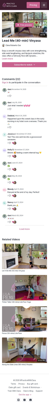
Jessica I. (12, 134)
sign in (5, 82)
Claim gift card (14, 387)
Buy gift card (32, 384)
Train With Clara (14, 391)
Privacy (21, 384)
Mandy (11, 189)
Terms (13, 384)
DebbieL (11, 116)
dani (9, 89)
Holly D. (11, 149)
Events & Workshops (31, 387)
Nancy (10, 202)
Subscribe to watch (23, 64)
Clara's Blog (28, 391)
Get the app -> (25, 394)
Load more (24, 229)
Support (39, 391)
